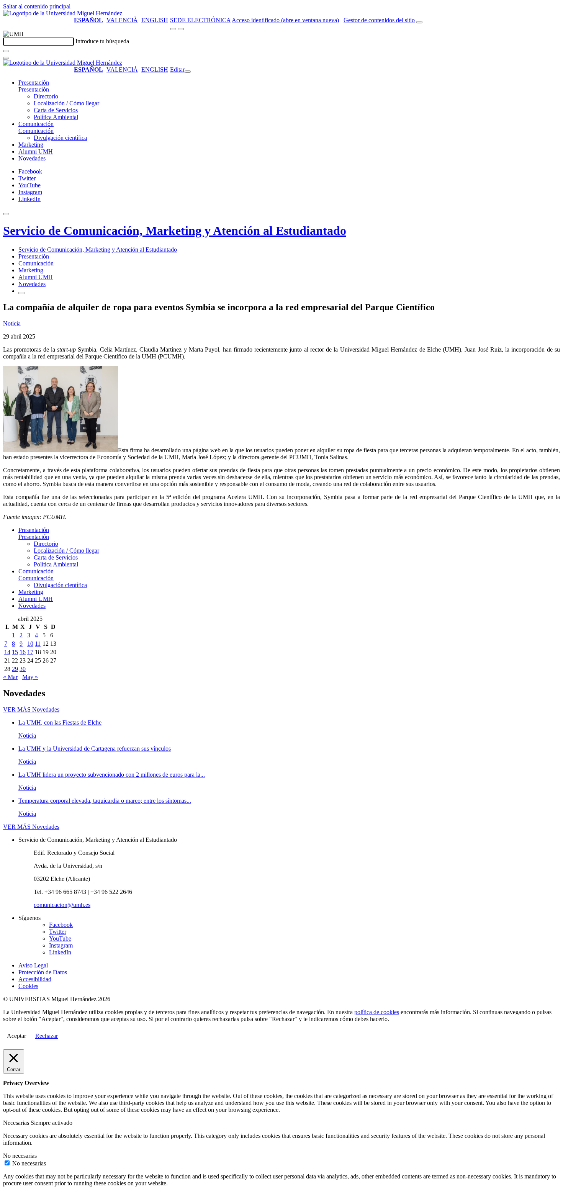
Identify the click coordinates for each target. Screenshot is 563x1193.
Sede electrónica (200, 20)
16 (23, 652)
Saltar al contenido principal (36, 6)
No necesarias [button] (20, 1155)
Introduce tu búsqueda (102, 41)
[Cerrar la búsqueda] (6, 58)
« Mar (10, 677)
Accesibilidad (34, 979)
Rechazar (46, 1036)
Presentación (33, 82)
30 (23, 669)
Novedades (32, 158)
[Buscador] (419, 22)
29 (15, 669)
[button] (33, 89)
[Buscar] (6, 51)
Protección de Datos (42, 972)
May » (30, 677)
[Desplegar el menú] (181, 29)
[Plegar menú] (188, 71)
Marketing (30, 144)
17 (30, 652)
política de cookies (376, 1012)
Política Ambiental (56, 117)
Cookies (28, 986)
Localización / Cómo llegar (66, 103)
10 (30, 643)
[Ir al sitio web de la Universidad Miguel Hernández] (62, 13)
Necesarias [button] (17, 1122)
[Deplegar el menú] (21, 293)
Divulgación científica (60, 137)
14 (7, 652)
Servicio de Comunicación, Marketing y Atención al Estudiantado (174, 230)
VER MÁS (31, 709)
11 (38, 643)
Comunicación (36, 124)
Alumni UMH (35, 151)
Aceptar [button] (16, 1036)
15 (15, 652)
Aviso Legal (33, 965)
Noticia (12, 323)
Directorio (46, 96)
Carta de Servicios (56, 110)
